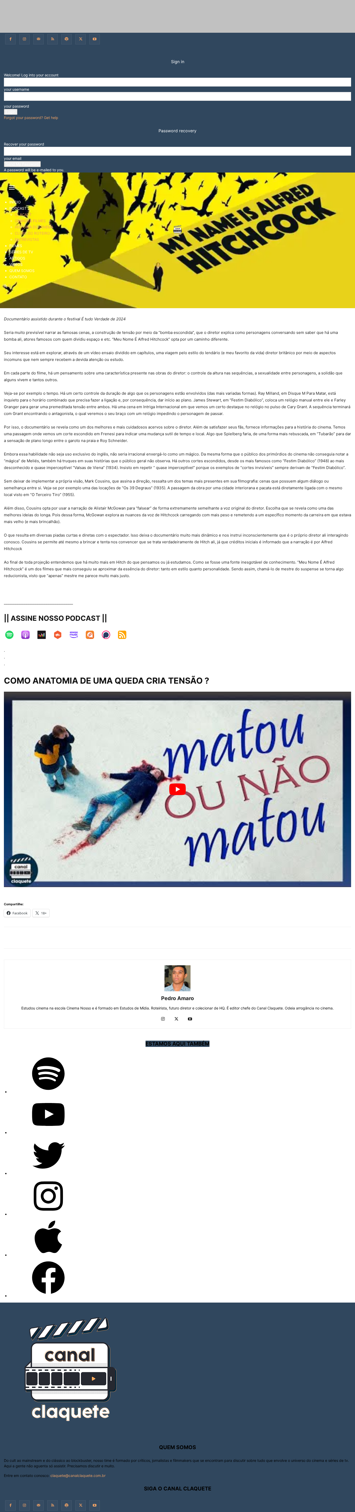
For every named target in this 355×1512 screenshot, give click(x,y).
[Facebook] (10, 39)
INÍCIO (15, 202)
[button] (11, 189)
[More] (208, 938)
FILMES (15, 245)
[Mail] (38, 39)
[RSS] (52, 39)
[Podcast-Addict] (92, 637)
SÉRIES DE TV (21, 252)
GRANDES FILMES (30, 221)
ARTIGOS (17, 258)
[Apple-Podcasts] (28, 637)
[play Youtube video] (177, 789)
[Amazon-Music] (76, 637)
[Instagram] (24, 39)
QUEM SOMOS (22, 270)
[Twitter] (80, 39)
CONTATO (18, 277)
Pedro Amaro (177, 998)
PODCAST (18, 208)
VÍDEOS (16, 264)
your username (16, 89)
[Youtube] (94, 39)
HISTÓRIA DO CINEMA (34, 227)
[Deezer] (44, 637)
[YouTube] (48, 1132)
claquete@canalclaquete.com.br (78, 1475)
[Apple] (48, 1255)
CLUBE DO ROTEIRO (32, 233)
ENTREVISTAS (27, 239)
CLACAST (23, 214)
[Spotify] (66, 39)
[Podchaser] (109, 637)
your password (16, 106)
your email (12, 158)
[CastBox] (60, 637)
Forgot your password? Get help (31, 117)
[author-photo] (177, 991)
